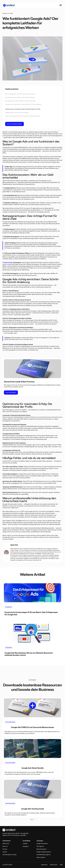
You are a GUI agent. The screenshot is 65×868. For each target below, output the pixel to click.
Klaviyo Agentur (41, 857)
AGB (61, 864)
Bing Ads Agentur (42, 849)
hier (48, 537)
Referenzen (6, 843)
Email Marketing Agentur (44, 854)
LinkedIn (25, 843)
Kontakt (5, 851)
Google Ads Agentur (42, 843)
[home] (8, 5)
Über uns (5, 846)
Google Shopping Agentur (44, 851)
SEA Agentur (40, 846)
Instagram (26, 846)
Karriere (5, 849)
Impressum (44, 864)
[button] (60, 5)
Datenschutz (53, 864)
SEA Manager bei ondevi (9, 854)
